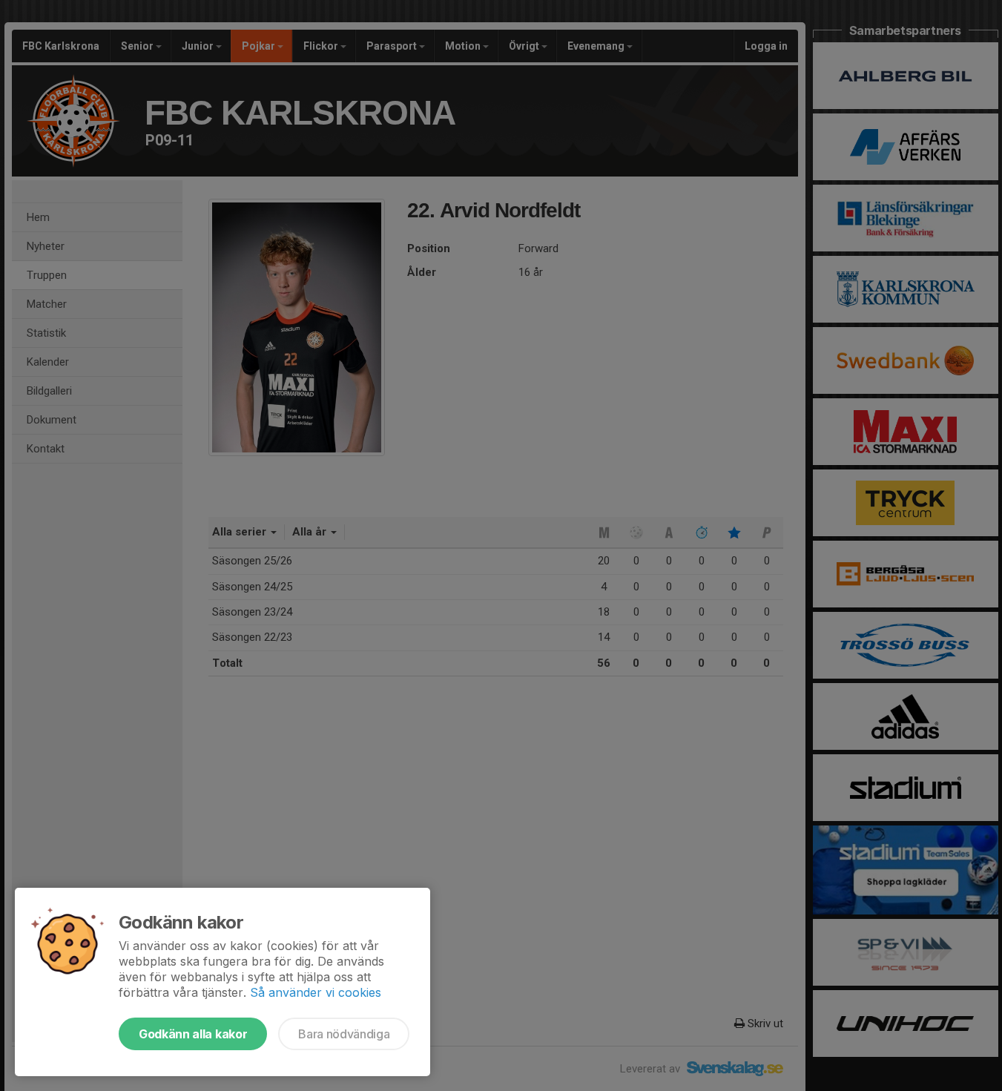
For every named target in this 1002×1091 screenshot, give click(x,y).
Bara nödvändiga (343, 1033)
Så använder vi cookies (315, 992)
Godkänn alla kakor (193, 1033)
